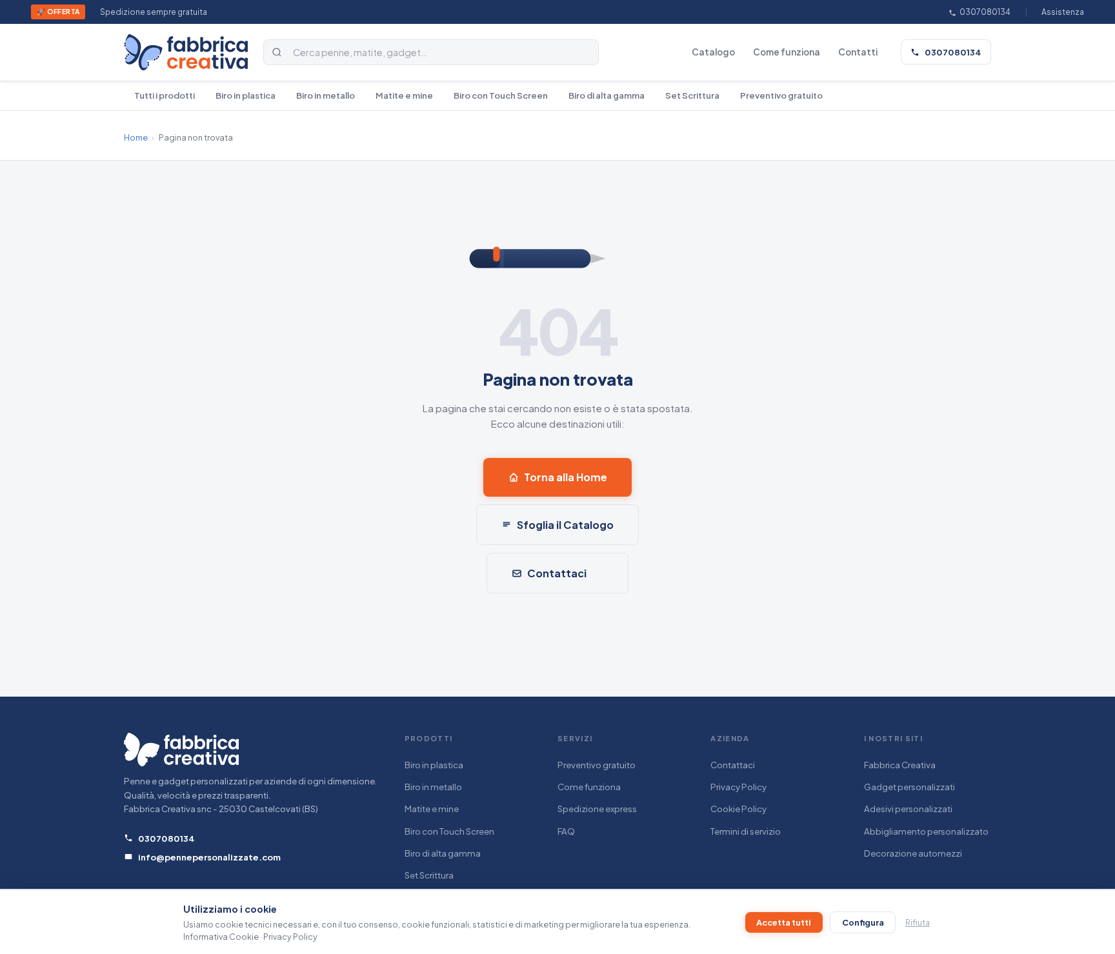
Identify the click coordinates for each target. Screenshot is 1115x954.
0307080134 (984, 12)
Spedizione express (597, 808)
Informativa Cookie (221, 936)
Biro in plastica (246, 95)
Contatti (858, 51)
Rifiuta (917, 922)
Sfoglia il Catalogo (565, 525)
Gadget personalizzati (909, 786)
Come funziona (786, 51)
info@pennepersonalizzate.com (209, 856)
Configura (863, 922)
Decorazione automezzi (913, 853)
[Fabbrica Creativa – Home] (186, 52)
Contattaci (557, 573)
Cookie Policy (738, 808)
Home (136, 137)
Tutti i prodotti (164, 95)
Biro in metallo (325, 95)
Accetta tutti (783, 922)
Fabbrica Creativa (900, 764)
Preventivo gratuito (781, 95)
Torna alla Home (565, 477)
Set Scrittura (692, 95)
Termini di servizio (745, 831)
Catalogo (713, 51)
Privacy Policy (738, 786)
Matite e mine (404, 95)
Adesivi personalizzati (908, 808)
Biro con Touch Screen (501, 95)
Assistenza (1062, 12)
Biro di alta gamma (606, 95)
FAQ (566, 831)
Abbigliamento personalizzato (926, 831)
